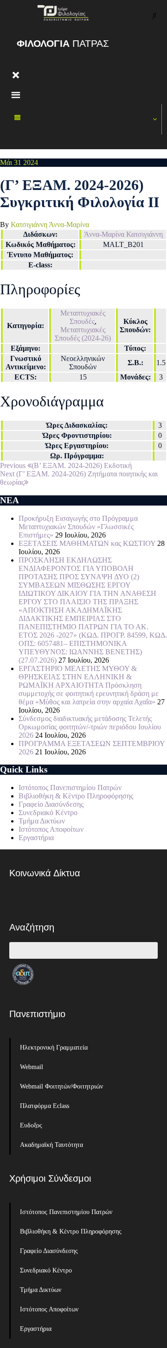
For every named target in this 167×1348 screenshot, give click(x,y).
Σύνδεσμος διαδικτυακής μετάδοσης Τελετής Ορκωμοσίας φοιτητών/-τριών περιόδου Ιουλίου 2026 (90, 727)
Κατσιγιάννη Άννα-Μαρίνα (50, 224)
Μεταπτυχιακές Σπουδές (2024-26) (83, 334)
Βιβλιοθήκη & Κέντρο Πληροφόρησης (76, 796)
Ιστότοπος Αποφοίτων (51, 829)
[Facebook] (20, 899)
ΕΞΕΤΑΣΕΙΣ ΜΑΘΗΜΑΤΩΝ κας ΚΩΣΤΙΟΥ (87, 543)
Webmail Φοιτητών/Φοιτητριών (61, 1086)
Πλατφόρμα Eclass (44, 1105)
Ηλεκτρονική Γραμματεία (54, 1047)
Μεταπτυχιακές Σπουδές (82, 317)
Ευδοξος (31, 1125)
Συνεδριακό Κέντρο (48, 812)
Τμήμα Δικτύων (42, 821)
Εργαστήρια (36, 838)
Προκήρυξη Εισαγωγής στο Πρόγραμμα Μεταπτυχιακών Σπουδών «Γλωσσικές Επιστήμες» (78, 526)
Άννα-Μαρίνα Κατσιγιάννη (123, 234)
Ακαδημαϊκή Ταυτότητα (51, 1144)
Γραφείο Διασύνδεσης (51, 804)
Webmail (31, 1066)
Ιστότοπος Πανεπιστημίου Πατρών (70, 787)
